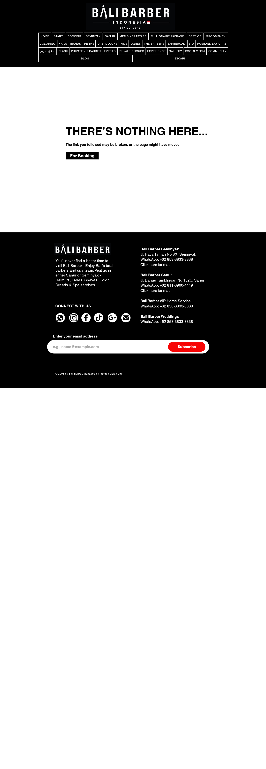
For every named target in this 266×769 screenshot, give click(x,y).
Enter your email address (75, 336)
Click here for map (155, 264)
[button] (82, 155)
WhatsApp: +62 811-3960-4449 (166, 285)
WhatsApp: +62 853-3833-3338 (166, 259)
